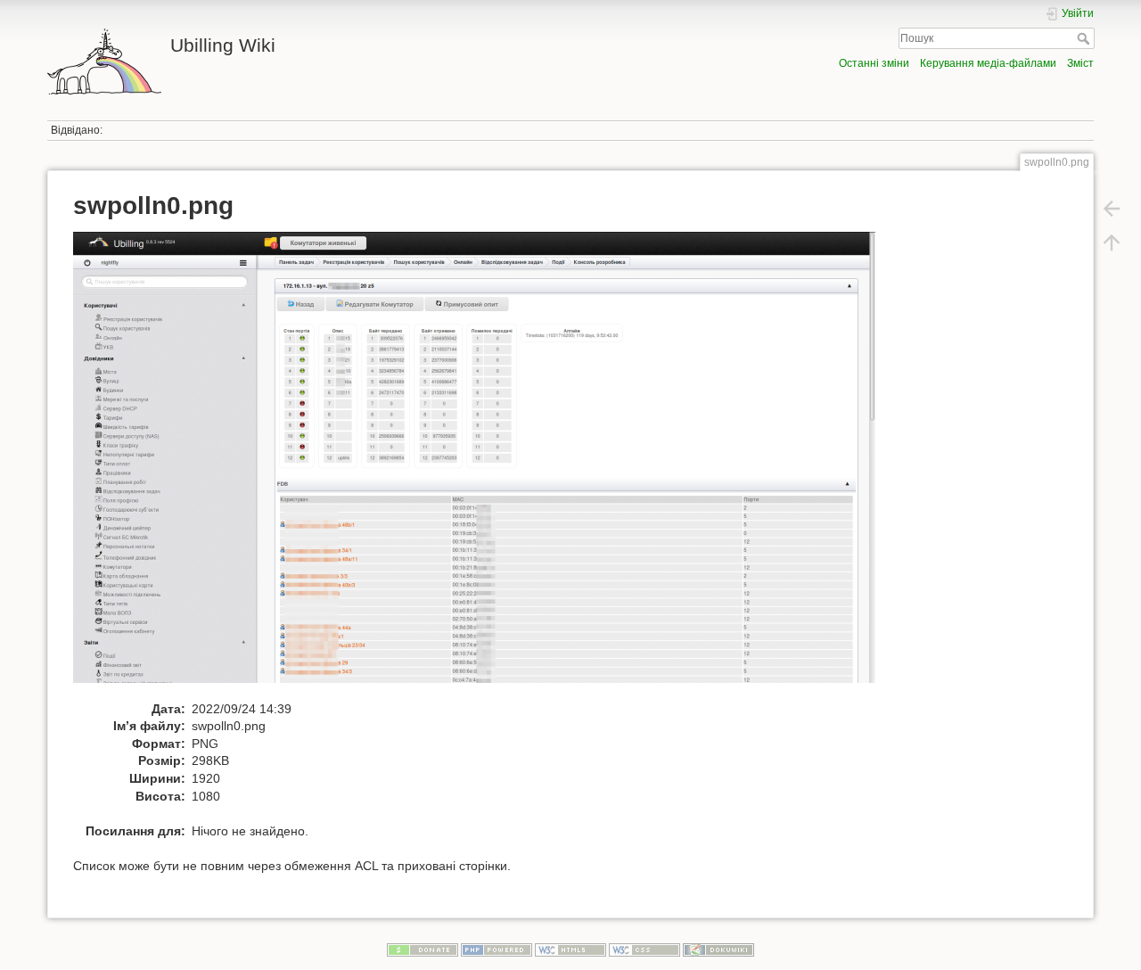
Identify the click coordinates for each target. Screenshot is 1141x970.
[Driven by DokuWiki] (718, 949)
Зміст (1080, 63)
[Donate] (422, 949)
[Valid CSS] (644, 949)
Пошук (1085, 38)
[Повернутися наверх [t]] (1111, 242)
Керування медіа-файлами (988, 63)
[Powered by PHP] (496, 949)
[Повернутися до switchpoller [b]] (1111, 209)
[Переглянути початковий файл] (483, 465)
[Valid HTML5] (570, 949)
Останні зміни (874, 63)
